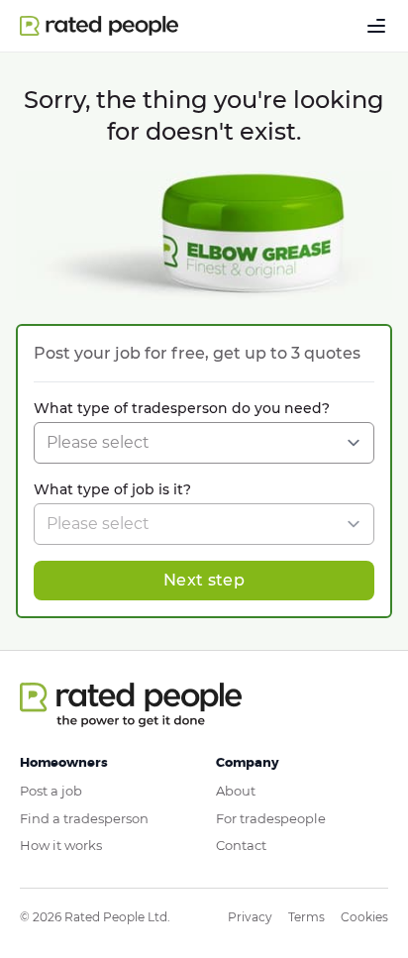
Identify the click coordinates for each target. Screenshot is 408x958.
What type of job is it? (112, 489)
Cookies (364, 916)
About (235, 790)
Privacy (250, 916)
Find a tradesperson (84, 818)
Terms (306, 916)
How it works (61, 845)
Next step (204, 580)
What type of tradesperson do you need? (182, 408)
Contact (241, 845)
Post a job (51, 790)
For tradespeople (271, 818)
